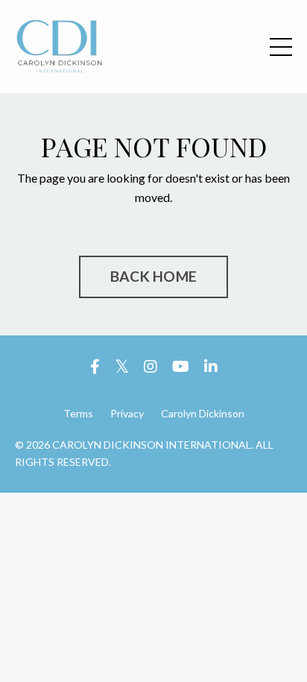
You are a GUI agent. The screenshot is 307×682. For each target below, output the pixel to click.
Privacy (127, 413)
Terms (78, 413)
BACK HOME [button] (153, 276)
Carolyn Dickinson (202, 413)
